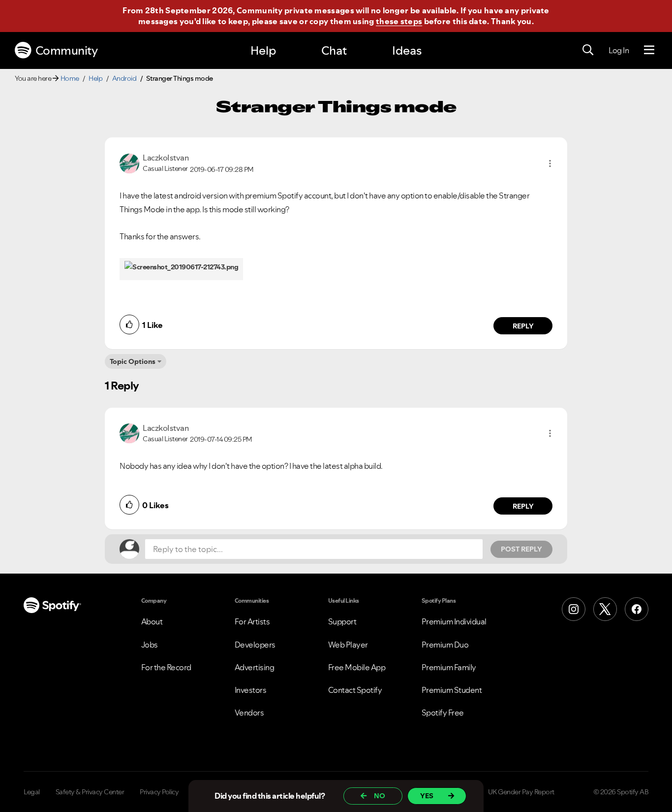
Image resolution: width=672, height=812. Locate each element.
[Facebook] (636, 609)
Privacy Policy (159, 791)
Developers (255, 644)
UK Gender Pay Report (521, 791)
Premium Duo (445, 644)
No (379, 796)
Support (342, 621)
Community (66, 50)
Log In (619, 50)
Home (70, 78)
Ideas (407, 50)
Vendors (249, 712)
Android (124, 78)
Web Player (348, 644)
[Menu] (649, 50)
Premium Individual (454, 621)
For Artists (252, 621)
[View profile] (129, 162)
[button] (550, 163)
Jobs (149, 644)
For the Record (166, 667)
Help (263, 50)
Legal (32, 791)
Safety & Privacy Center (90, 791)
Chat (334, 50)
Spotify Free (443, 712)
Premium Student (452, 689)
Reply (523, 326)
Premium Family (449, 667)
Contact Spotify (355, 689)
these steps (399, 21)
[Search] (588, 50)
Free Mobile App (357, 667)
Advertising (255, 667)
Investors (251, 689)
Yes (426, 796)
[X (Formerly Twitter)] (605, 609)
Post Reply (521, 549)
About (152, 621)
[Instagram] (573, 609)
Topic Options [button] (132, 361)
